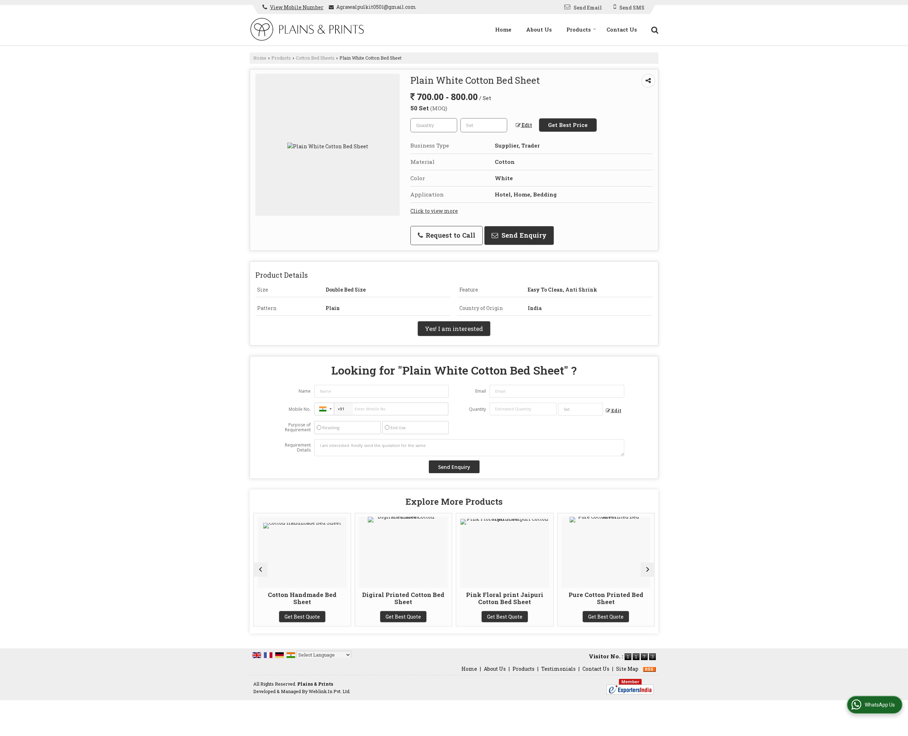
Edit (526, 125)
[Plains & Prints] (307, 29)
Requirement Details (298, 448)
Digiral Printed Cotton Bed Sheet (362, 598)
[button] (296, 7)
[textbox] (483, 125)
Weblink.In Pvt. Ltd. (329, 691)
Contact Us (622, 29)
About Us (539, 29)
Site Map (627, 668)
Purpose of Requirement (298, 427)
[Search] (653, 29)
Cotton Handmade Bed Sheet (260, 598)
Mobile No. (300, 409)
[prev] (260, 570)
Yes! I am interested (454, 329)
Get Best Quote (260, 616)
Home (503, 29)
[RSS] (649, 668)
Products (578, 29)
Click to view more (434, 210)
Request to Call (449, 235)
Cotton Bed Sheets (315, 58)
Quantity (477, 409)
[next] (648, 570)
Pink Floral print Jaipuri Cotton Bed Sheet (463, 598)
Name (305, 391)
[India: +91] (324, 409)
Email (480, 391)
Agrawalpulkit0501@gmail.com (376, 7)
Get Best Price (568, 124)
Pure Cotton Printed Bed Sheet (564, 598)
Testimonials (558, 668)
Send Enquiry (523, 235)
